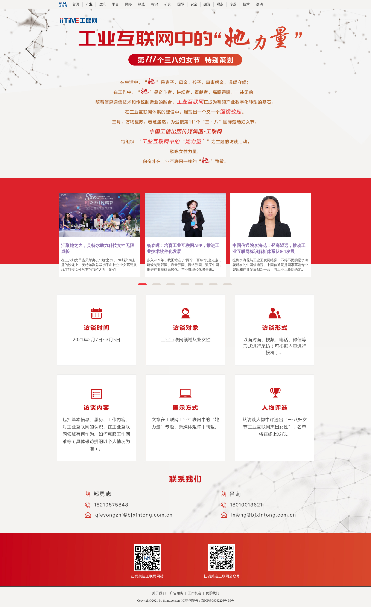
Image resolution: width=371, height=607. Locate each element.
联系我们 (212, 593)
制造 (141, 4)
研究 (167, 4)
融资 (207, 4)
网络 (128, 4)
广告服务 (177, 593)
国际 (180, 4)
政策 (102, 4)
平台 (115, 4)
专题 (233, 4)
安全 (193, 4)
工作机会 (194, 593)
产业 (89, 4)
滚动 (259, 4)
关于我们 (159, 593)
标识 (154, 4)
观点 (220, 4)
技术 (246, 4)
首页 (76, 4)
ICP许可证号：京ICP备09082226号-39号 (207, 600)
